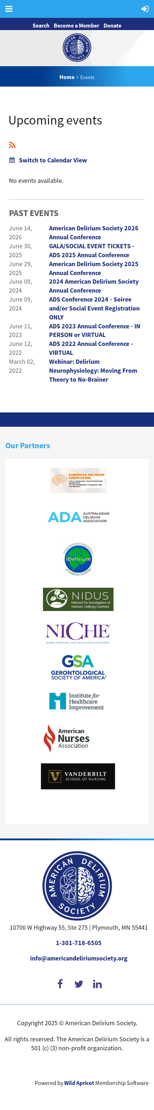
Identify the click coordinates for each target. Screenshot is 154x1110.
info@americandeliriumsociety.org (78, 958)
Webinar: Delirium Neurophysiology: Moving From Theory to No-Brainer (93, 370)
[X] (79, 983)
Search (41, 25)
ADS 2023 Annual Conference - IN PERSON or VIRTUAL (94, 330)
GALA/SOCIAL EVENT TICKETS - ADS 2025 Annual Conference (91, 250)
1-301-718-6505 (79, 943)
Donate (112, 25)
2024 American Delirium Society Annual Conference (94, 286)
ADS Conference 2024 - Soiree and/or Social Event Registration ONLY (94, 308)
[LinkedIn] (97, 983)
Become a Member (76, 25)
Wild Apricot (79, 1083)
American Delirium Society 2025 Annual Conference (94, 268)
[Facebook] (60, 983)
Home (66, 77)
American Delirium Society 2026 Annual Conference (94, 232)
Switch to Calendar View (53, 160)
